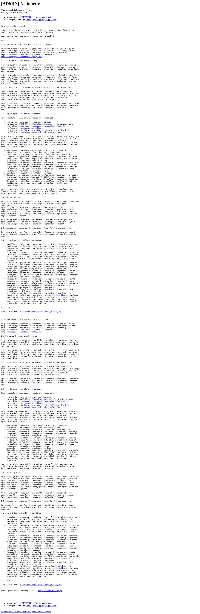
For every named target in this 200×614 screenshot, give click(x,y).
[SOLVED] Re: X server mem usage (35, 17)
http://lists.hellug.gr (50, 591)
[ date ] (28, 19)
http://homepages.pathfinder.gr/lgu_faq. (40, 132)
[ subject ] (44, 19)
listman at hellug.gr (24, 10)
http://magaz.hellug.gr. (33, 128)
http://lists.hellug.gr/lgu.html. (53, 130)
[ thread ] (36, 19)
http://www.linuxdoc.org (38, 124)
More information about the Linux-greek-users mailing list (26, 611)
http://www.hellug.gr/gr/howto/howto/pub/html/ (43, 126)
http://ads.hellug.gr (58, 295)
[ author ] (53, 19)
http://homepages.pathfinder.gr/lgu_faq (21, 57)
